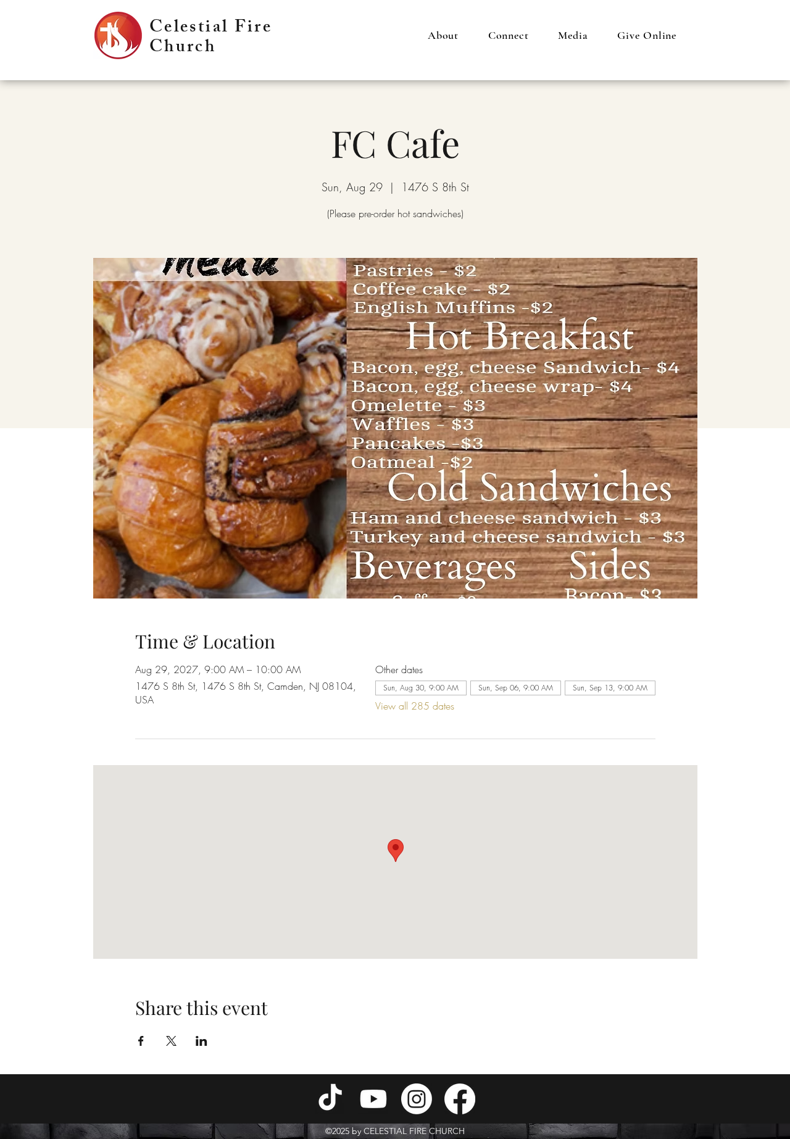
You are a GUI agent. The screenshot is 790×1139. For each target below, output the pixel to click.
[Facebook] (459, 1098)
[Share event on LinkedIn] (201, 1041)
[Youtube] (373, 1098)
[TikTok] (330, 1098)
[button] (443, 35)
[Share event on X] (171, 1041)
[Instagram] (416, 1098)
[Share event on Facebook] (141, 1041)
